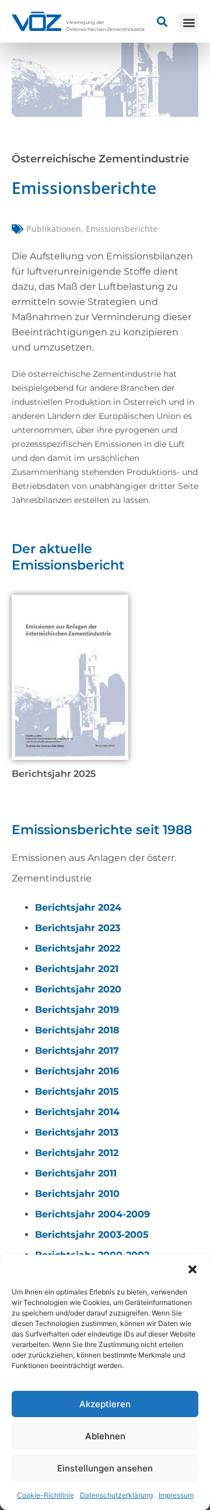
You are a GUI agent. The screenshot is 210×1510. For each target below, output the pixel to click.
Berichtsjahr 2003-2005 (92, 1234)
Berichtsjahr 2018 (77, 1030)
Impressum (176, 1495)
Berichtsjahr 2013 (76, 1132)
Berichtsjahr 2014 (77, 1111)
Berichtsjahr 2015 (77, 1091)
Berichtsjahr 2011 (76, 1173)
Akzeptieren (105, 1404)
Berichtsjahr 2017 (77, 1050)
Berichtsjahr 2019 (77, 1009)
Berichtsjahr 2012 (76, 1152)
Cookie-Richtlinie (45, 1495)
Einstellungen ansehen (105, 1468)
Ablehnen (105, 1436)
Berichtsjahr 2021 (76, 968)
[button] (192, 1269)
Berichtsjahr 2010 (77, 1193)
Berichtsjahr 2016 (77, 1071)
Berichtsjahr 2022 (77, 948)
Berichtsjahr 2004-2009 (92, 1214)
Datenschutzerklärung (116, 1495)
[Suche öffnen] (162, 21)
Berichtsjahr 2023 (77, 927)
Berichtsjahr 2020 (78, 989)
